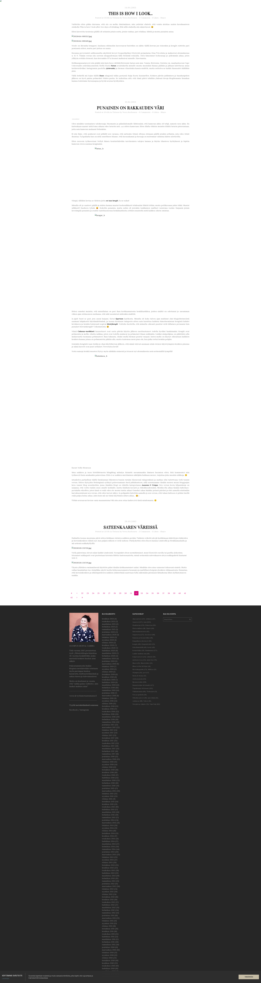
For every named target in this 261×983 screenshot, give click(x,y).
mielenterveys (139, 660)
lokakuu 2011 (107, 921)
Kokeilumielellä (140, 647)
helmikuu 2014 (108, 846)
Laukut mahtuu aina (141, 654)
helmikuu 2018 (108, 719)
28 (115, 593)
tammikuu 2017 (108, 754)
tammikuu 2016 (109, 785)
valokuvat (138, 701)
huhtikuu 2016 (108, 777)
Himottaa (150, 625)
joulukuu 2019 (108, 661)
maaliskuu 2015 (109, 812)
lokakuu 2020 (108, 637)
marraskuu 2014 (109, 823)
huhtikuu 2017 (108, 746)
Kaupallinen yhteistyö (142, 641)
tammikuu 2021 (108, 629)
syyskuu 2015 (108, 796)
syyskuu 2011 (107, 923)
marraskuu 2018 (109, 695)
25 (98, 593)
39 (174, 593)
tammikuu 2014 (109, 849)
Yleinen (115, 18)
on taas (109, 200)
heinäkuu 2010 (108, 960)
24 (93, 593)
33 (142, 593)
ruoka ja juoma (139, 679)
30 (125, 593)
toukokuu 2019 (108, 679)
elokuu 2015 (107, 799)
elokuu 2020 (107, 642)
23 (88, 593)
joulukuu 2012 (108, 883)
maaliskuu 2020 (109, 653)
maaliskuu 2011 (108, 939)
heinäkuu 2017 (108, 738)
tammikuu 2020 (109, 658)
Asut (147, 622)
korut (151, 647)
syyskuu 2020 (108, 640)
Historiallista (139, 628)
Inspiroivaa (138, 635)
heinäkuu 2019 (108, 674)
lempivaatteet (139, 657)
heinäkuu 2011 (108, 928)
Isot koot (150, 635)
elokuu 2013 (107, 862)
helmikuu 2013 (108, 878)
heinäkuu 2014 (108, 833)
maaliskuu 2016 (109, 780)
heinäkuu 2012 (108, 897)
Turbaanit (152, 691)
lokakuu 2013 (108, 857)
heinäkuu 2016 (108, 770)
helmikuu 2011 (108, 942)
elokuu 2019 (107, 672)
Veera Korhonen (129, 18)
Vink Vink (155, 704)
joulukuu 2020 (108, 632)
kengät (115, 200)
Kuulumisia (151, 650)
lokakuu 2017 (107, 730)
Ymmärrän (249, 977)
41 (185, 593)
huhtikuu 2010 (108, 968)
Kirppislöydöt (148, 644)
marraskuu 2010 (109, 950)
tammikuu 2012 (108, 913)
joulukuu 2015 (108, 788)
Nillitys (152, 669)
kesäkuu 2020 (108, 645)
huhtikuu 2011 (108, 936)
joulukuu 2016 (108, 756)
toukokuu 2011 (108, 934)
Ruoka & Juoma (139, 676)
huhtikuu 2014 (108, 841)
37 (163, 593)
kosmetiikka (138, 650)
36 (158, 593)
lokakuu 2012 (108, 889)
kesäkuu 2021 (108, 619)
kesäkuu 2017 (108, 740)
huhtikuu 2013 (108, 873)
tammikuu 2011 (108, 944)
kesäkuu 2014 (108, 836)
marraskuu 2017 (109, 727)
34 (147, 593)
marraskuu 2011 (109, 918)
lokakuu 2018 (108, 698)
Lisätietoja (5, 978)
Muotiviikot (146, 663)
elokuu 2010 (107, 958)
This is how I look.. (130, 13)
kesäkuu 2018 (108, 709)
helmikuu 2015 (108, 815)
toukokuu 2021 (108, 621)
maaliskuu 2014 (109, 844)
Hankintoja (138, 625)
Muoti (136, 663)
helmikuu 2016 (108, 783)
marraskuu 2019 (109, 664)
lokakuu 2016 (108, 762)
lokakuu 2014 (108, 825)
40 (179, 593)
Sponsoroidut (139, 682)
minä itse (152, 660)
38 (169, 593)
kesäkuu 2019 (108, 677)
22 (82, 593)
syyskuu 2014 (108, 828)
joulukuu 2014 (108, 820)
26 (104, 593)
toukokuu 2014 (108, 838)
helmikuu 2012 (108, 910)
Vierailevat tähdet (141, 704)
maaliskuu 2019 (109, 685)
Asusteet (138, 622)
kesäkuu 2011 (107, 931)
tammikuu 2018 (108, 722)
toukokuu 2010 (108, 966)
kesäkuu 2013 (108, 868)
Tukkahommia (139, 691)
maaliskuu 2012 (109, 907)
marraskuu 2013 (109, 854)
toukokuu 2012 (108, 902)
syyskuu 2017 (107, 732)
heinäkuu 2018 (108, 706)
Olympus (137, 673)
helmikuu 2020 (108, 656)
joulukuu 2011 (108, 915)
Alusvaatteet (139, 619)
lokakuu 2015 (108, 793)
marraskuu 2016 (109, 759)
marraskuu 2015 (109, 791)
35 (153, 593)
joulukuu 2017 (108, 725)
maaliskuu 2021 (109, 624)
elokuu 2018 (107, 703)
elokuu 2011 (107, 926)
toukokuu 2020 (108, 648)
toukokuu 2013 (108, 870)
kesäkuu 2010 (108, 963)
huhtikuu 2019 (108, 682)
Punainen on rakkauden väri (130, 107)
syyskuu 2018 (108, 701)
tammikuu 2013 (109, 881)
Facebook (73, 710)
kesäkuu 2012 (108, 899)
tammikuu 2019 (109, 690)
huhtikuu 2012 (108, 905)
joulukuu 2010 (108, 947)
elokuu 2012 (107, 894)
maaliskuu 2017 (108, 748)
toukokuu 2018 (108, 711)
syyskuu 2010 (108, 955)
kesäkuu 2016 (108, 772)
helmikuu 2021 (108, 627)
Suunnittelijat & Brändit (143, 685)
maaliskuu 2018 (109, 717)
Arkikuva (150, 619)
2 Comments (144, 18)
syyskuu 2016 (108, 764)
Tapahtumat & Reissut (143, 688)
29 (120, 593)
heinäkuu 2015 (108, 801)
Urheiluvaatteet (140, 698)
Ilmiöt (150, 628)
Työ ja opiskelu (140, 695)
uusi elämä (153, 698)
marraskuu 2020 (109, 634)
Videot (147, 701)
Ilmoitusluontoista (141, 631)
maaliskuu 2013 (109, 876)
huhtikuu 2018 (108, 714)
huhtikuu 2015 (108, 809)
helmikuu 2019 (108, 687)
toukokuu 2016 (108, 775)
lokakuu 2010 (108, 952)
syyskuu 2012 (108, 891)
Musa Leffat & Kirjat (141, 666)
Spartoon (119, 319)
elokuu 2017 (107, 735)
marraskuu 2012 (109, 886)
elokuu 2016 (107, 767)
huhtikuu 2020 (108, 650)
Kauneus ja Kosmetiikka (143, 638)
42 (71, 597)
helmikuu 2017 (108, 751)
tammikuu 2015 (108, 817)
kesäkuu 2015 (108, 804)
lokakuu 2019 (108, 666)
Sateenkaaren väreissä (130, 527)
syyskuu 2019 (108, 669)
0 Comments (144, 112)
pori (146, 673)
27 (109, 593)
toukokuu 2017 (108, 743)
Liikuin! (151, 657)
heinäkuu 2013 (108, 865)
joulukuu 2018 (108, 693)
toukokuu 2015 (108, 807)
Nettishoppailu (140, 669)
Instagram (84, 710)
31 (131, 593)
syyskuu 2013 (108, 860)
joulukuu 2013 (108, 852)
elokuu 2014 (107, 830)
